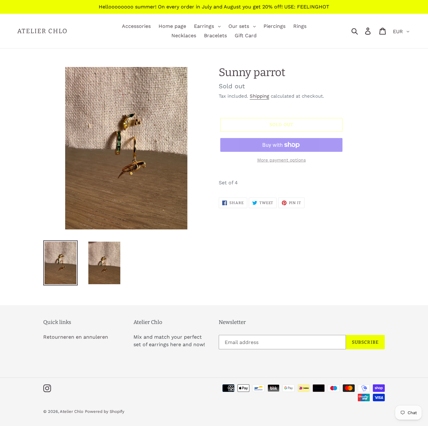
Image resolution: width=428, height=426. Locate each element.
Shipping (259, 96)
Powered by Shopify (104, 411)
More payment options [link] (281, 159)
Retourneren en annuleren (75, 337)
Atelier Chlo (42, 31)
